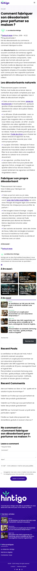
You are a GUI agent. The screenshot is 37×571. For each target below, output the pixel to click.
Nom (3, 459)
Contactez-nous (6, 555)
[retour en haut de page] (34, 561)
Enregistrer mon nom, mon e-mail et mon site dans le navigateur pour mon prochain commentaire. (20, 473)
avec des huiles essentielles (18, 200)
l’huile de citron (17, 134)
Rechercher (4, 338)
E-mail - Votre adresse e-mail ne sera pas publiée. (17, 466)
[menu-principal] (34, 2)
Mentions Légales (6, 552)
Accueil (3, 9)
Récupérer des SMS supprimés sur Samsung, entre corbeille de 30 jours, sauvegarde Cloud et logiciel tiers (18, 366)
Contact (13, 566)
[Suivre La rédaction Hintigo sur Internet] (1, 265)
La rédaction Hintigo (14, 30)
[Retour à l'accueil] (15, 2)
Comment (4, 450)
